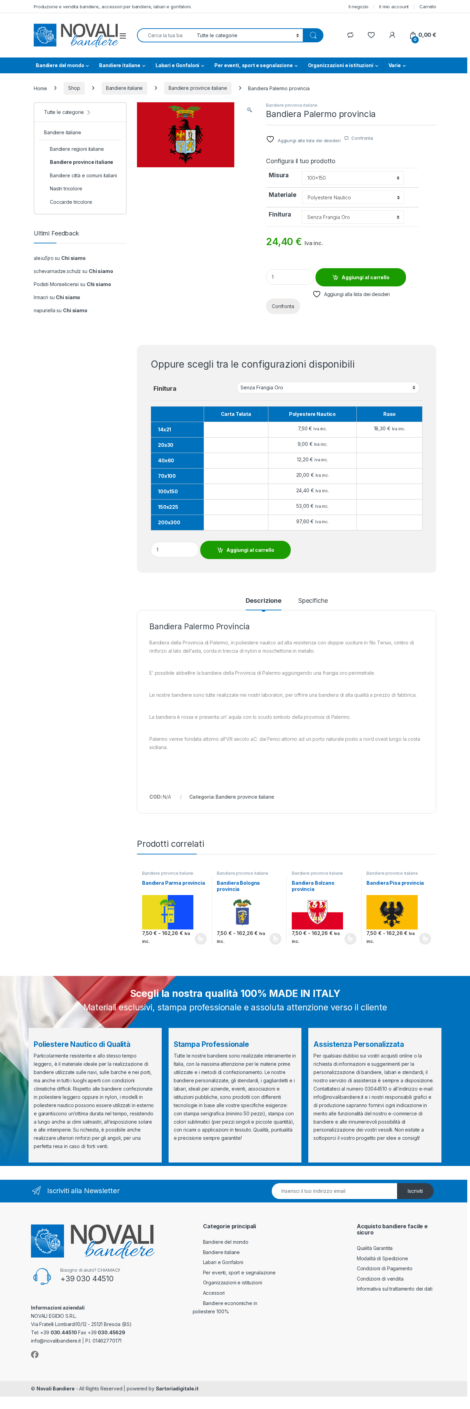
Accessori (214, 1293)
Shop (74, 88)
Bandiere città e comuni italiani (83, 175)
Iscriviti (415, 1191)
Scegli (199, 939)
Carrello (427, 6)
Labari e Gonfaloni (177, 65)
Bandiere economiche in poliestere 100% (225, 1307)
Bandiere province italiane (198, 88)
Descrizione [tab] (263, 601)
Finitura (280, 214)
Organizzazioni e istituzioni (340, 65)
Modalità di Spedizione (382, 1258)
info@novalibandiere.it (338, 1097)
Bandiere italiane (119, 65)
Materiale (283, 194)
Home (40, 88)
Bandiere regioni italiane (77, 149)
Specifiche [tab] (313, 601)
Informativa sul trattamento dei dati (394, 1289)
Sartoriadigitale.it (177, 1388)
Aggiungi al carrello (365, 277)
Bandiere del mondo (60, 65)
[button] (249, 110)
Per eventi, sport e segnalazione (253, 65)
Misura (279, 175)
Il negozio (359, 6)
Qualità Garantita (375, 1248)
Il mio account (394, 6)
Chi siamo (73, 258)
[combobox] (165, 35)
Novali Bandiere (55, 1388)
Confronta (362, 138)
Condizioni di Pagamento (385, 1268)
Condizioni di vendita (380, 1279)
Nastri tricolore (66, 188)
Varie (394, 65)
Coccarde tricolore (71, 202)
